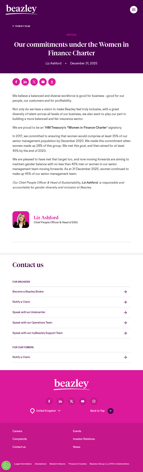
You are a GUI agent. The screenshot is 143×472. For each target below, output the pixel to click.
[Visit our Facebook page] (49, 401)
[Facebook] (16, 82)
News (76, 447)
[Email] (43, 82)
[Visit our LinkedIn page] (60, 401)
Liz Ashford (90, 182)
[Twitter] (34, 82)
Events (77, 431)
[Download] (52, 82)
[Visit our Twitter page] (71, 401)
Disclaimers (41, 464)
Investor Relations (84, 439)
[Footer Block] (71, 384)
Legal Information (23, 464)
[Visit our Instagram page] (94, 401)
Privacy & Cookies (78, 464)
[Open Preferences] (6, 465)
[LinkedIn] (25, 82)
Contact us (19, 447)
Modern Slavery (58, 464)
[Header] (21, 10)
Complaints (19, 439)
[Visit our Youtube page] (82, 401)
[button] (133, 9)
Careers (17, 431)
